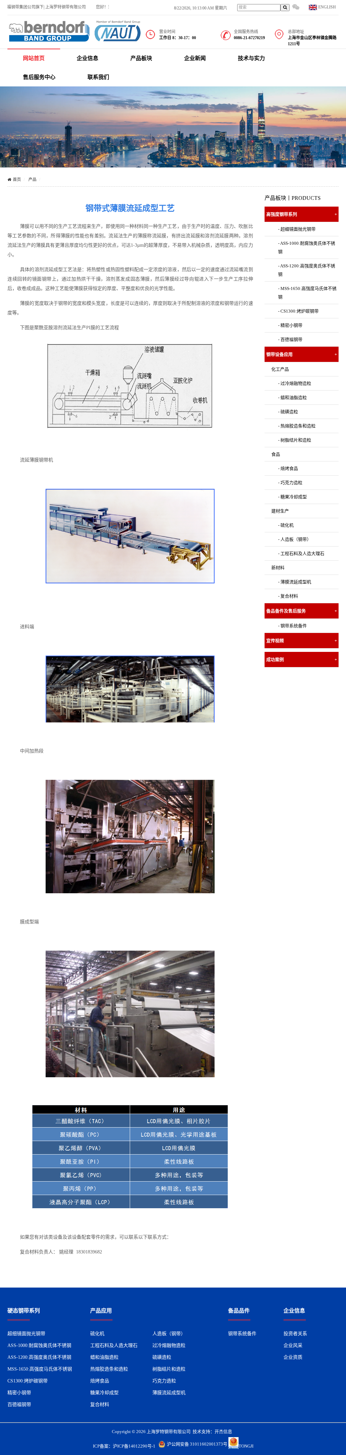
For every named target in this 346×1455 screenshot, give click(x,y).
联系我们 (98, 77)
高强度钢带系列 (301, 214)
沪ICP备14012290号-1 (134, 1446)
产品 (32, 179)
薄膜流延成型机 (169, 1392)
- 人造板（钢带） (294, 539)
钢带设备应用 (301, 354)
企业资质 (292, 1357)
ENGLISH (326, 7)
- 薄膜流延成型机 (294, 581)
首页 (17, 179)
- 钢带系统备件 (292, 625)
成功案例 (301, 659)
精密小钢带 (19, 1392)
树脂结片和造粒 (169, 1369)
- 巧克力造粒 (290, 482)
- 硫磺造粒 (288, 411)
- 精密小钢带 (290, 325)
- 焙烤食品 (288, 468)
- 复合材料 (288, 596)
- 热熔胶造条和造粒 (297, 425)
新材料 (278, 567)
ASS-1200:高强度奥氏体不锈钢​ (39, 1357)
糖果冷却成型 (104, 1392)
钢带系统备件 (242, 1333)
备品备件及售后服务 (301, 610)
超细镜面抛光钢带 (26, 1333)
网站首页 (34, 58)
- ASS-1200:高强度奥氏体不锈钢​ (306, 270)
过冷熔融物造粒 (169, 1345)
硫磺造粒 (161, 1357)
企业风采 (292, 1345)
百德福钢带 (19, 1404)
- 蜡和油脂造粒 (292, 397)
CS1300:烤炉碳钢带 (27, 1380)
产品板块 (141, 58)
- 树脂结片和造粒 (294, 440)
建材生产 (280, 510)
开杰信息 (223, 1431)
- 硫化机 (286, 525)
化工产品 (280, 369)
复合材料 (99, 1404)
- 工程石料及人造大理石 (301, 553)
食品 (275, 454)
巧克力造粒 (164, 1380)
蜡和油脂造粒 (104, 1357)
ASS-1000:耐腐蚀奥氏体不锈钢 (39, 1345)
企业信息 (87, 58)
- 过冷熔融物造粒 (294, 383)
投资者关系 (295, 1333)
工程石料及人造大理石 (114, 1345)
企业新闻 (195, 58)
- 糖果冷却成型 (292, 496)
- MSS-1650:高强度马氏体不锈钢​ (307, 292)
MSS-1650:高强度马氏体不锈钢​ (39, 1369)
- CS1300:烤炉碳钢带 (298, 311)
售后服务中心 (39, 77)
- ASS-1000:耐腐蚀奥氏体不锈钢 (306, 247)
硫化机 (97, 1333)
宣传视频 (301, 640)
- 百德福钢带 (290, 339)
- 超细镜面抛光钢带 (297, 229)
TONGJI (246, 1446)
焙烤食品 (99, 1380)
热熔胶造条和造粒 (109, 1369)
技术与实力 (251, 58)
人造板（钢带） (169, 1333)
